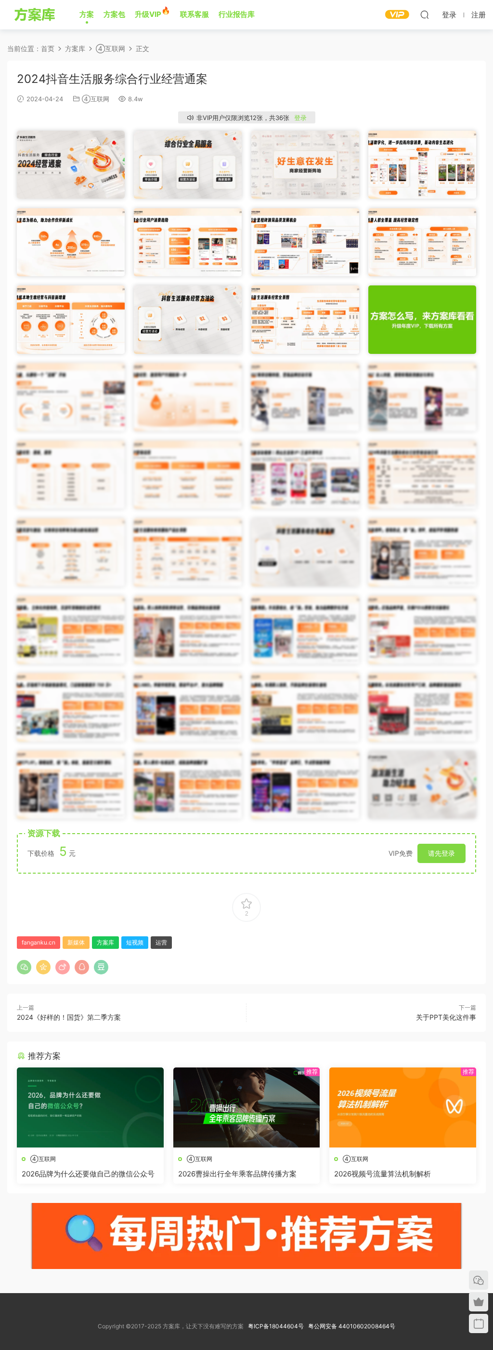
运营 (161, 942)
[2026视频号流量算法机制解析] (402, 1107)
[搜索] (424, 14)
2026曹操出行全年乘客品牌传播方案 (237, 1173)
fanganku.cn (38, 942)
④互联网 (95, 99)
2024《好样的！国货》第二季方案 (69, 1017)
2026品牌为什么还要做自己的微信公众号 (88, 1173)
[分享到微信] (24, 967)
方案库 (36, 14)
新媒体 (76, 942)
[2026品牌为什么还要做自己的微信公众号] (90, 1107)
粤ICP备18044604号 (277, 1326)
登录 (300, 117)
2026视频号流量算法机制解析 (382, 1173)
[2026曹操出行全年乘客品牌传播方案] (246, 1107)
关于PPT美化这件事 (446, 1017)
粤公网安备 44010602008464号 (351, 1326)
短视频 (134, 942)
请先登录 (441, 853)
